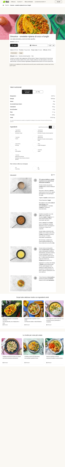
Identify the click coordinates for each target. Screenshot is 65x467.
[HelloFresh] (6, 2)
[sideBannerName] (32, 76)
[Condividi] (53, 45)
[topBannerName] (32, 11)
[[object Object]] (50, 45)
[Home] (3, 5)
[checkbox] (10, 41)
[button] (32, 127)
